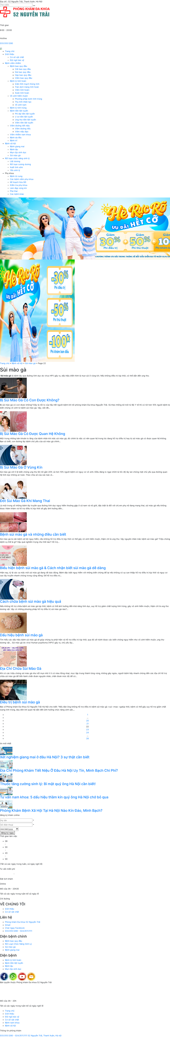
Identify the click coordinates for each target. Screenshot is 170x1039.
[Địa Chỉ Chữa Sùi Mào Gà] (13, 656)
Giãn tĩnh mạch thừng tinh (27, 84)
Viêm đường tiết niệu (20, 125)
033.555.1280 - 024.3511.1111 (18, 931)
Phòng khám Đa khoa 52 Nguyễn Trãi (22, 922)
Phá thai (14, 191)
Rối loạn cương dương (20, 164)
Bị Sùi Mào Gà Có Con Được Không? (29, 400)
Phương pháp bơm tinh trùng (28, 99)
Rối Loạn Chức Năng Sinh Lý (18, 944)
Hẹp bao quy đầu (23, 75)
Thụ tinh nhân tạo (23, 102)
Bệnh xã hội (10, 143)
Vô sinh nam (20, 105)
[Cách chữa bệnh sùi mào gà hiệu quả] (13, 589)
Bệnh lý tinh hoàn (18, 81)
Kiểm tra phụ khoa (18, 185)
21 (87, 723)
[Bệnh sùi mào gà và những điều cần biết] (13, 522)
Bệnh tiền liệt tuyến (19, 110)
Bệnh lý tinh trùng (18, 108)
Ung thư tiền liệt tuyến (25, 119)
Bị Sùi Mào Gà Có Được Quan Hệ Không (32, 434)
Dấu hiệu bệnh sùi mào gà (21, 635)
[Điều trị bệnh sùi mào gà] (13, 689)
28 (87, 738)
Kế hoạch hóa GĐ (18, 182)
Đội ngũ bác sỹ (17, 60)
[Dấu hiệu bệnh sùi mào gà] (13, 622)
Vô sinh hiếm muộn (19, 96)
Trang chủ (9, 51)
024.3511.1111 (21, 874)
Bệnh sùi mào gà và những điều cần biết (33, 534)
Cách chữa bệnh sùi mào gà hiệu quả (30, 601)
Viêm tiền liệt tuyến (24, 122)
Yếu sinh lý (15, 170)
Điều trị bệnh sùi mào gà (20, 702)
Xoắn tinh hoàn (22, 93)
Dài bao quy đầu (22, 72)
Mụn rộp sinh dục (18, 152)
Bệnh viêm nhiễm (13, 63)
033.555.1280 (6, 43)
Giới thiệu (9, 54)
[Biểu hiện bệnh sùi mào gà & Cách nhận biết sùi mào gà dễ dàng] (13, 555)
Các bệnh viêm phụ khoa (21, 179)
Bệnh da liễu (15, 137)
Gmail (7, 925)
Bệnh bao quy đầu (18, 66)
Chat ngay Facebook (15, 928)
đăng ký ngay (7, 833)
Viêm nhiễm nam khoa (20, 134)
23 (87, 729)
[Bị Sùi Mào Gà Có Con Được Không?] (13, 387)
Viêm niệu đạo (21, 131)
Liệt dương (15, 161)
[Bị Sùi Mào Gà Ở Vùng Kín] (13, 455)
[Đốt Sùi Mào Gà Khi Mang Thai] (13, 488)
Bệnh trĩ (13, 140)
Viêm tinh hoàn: (22, 90)
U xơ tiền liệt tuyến (24, 116)
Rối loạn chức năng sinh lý (17, 158)
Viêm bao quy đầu (23, 78)
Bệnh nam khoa (12, 1022)
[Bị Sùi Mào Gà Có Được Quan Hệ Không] (13, 421)
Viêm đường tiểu (22, 128)
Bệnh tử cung (16, 176)
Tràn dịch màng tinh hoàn (27, 87)
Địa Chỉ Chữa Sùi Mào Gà (20, 668)
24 (87, 732)
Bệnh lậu (14, 149)
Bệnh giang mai (17, 146)
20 (87, 720)
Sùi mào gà (15, 155)
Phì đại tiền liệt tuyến (25, 113)
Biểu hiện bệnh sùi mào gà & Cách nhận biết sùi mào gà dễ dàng (53, 568)
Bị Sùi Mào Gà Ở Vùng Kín (21, 467)
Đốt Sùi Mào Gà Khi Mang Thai (25, 501)
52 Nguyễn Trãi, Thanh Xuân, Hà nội (44, 1035)
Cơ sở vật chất (17, 57)
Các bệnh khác (17, 194)
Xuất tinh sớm (16, 167)
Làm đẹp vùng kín (18, 188)
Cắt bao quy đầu (23, 69)
